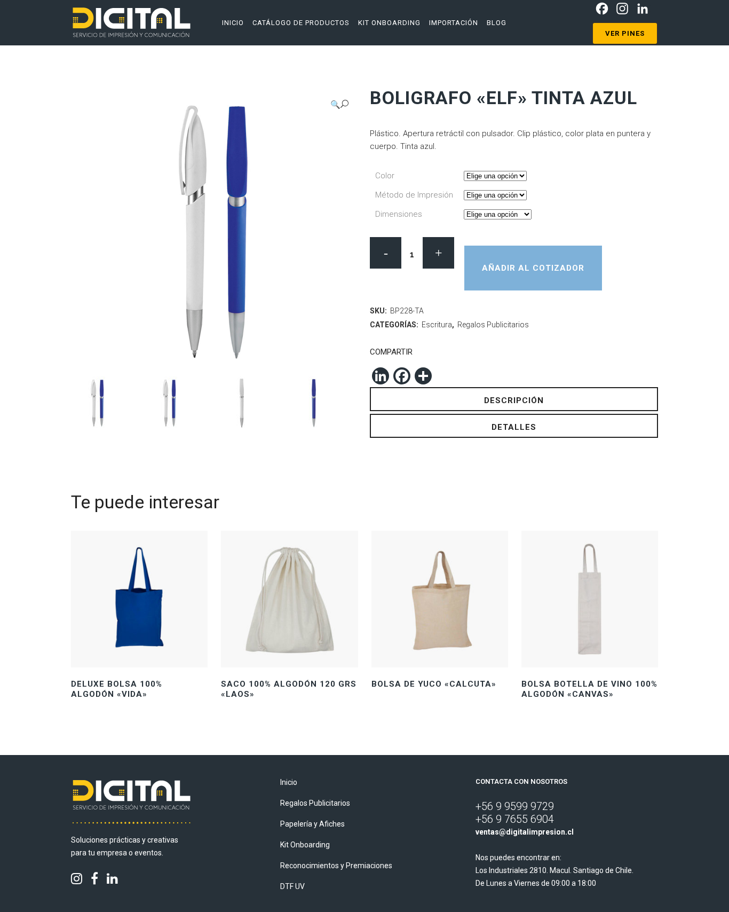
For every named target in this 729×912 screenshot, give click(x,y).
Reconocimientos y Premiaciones (336, 865)
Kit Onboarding (305, 844)
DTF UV (292, 886)
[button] (339, 104)
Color (384, 175)
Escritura (437, 324)
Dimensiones (398, 214)
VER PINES (625, 33)
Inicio (288, 782)
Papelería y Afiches (312, 824)
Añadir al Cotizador (533, 268)
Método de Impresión (414, 195)
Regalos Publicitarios (493, 324)
